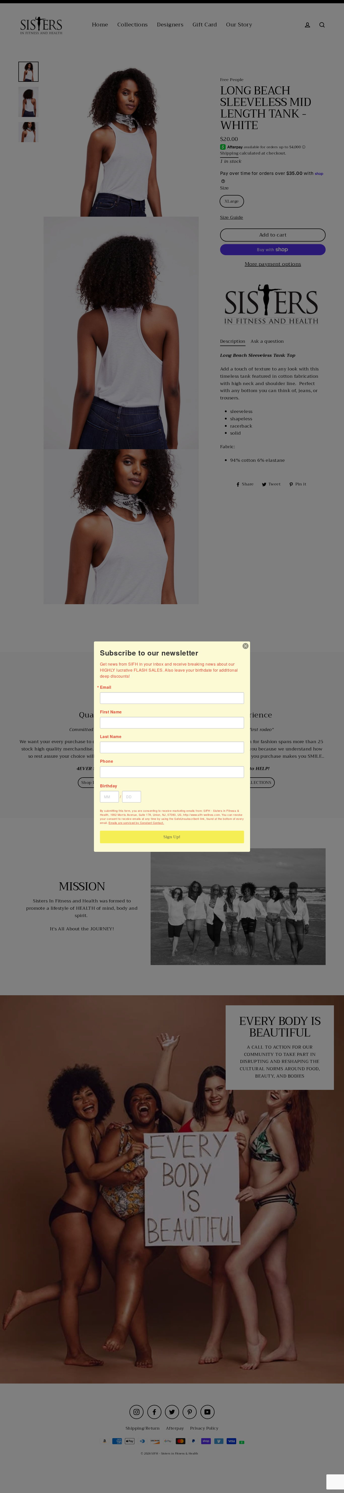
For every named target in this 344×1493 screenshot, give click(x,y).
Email (105, 687)
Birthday (108, 786)
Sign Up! (171, 836)
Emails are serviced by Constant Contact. (136, 823)
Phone (106, 761)
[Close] (246, 646)
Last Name (110, 737)
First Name (111, 712)
